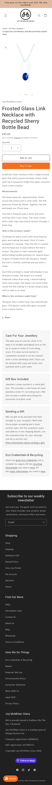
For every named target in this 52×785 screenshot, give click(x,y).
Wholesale (10, 635)
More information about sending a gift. (25, 442)
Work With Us (12, 691)
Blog (7, 629)
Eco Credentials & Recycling (18, 660)
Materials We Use (13, 672)
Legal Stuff (10, 697)
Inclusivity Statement (15, 685)
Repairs (8, 666)
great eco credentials (26, 460)
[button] (6, 15)
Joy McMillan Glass (21, 780)
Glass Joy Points (13, 568)
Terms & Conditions (14, 642)
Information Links (13, 611)
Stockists (9, 580)
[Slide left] (20, 95)
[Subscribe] (43, 522)
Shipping (17, 138)
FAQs (8, 604)
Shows (8, 586)
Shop (7, 543)
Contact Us (10, 617)
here (32, 467)
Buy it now (26, 166)
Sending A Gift (12, 555)
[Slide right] (32, 95)
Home (5, 28)
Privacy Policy (12, 703)
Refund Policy (12, 561)
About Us (9, 623)
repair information (19, 471)
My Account (11, 574)
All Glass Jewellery (16, 28)
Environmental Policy (15, 678)
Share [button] (7, 317)
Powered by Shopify (37, 780)
